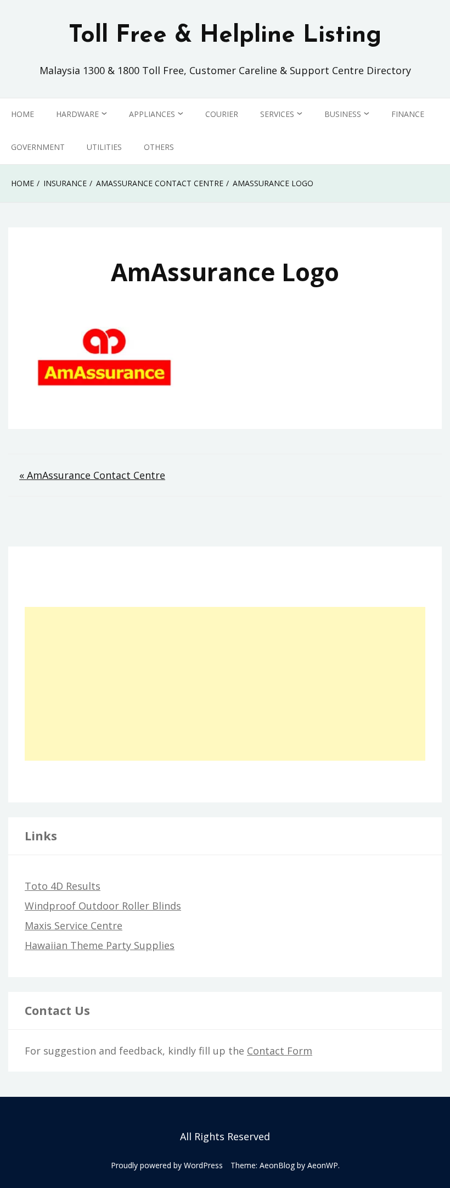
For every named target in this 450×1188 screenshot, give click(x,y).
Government (38, 147)
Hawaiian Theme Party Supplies (100, 945)
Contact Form (279, 1050)
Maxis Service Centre (73, 925)
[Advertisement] (225, 684)
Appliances (152, 114)
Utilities (104, 147)
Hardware (77, 114)
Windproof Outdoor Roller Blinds (103, 905)
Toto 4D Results (62, 886)
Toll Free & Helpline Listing (225, 36)
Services (277, 114)
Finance (407, 114)
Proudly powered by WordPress (167, 1165)
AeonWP (322, 1165)
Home (22, 114)
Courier (221, 114)
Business (342, 114)
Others (159, 147)
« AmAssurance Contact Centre (92, 475)
